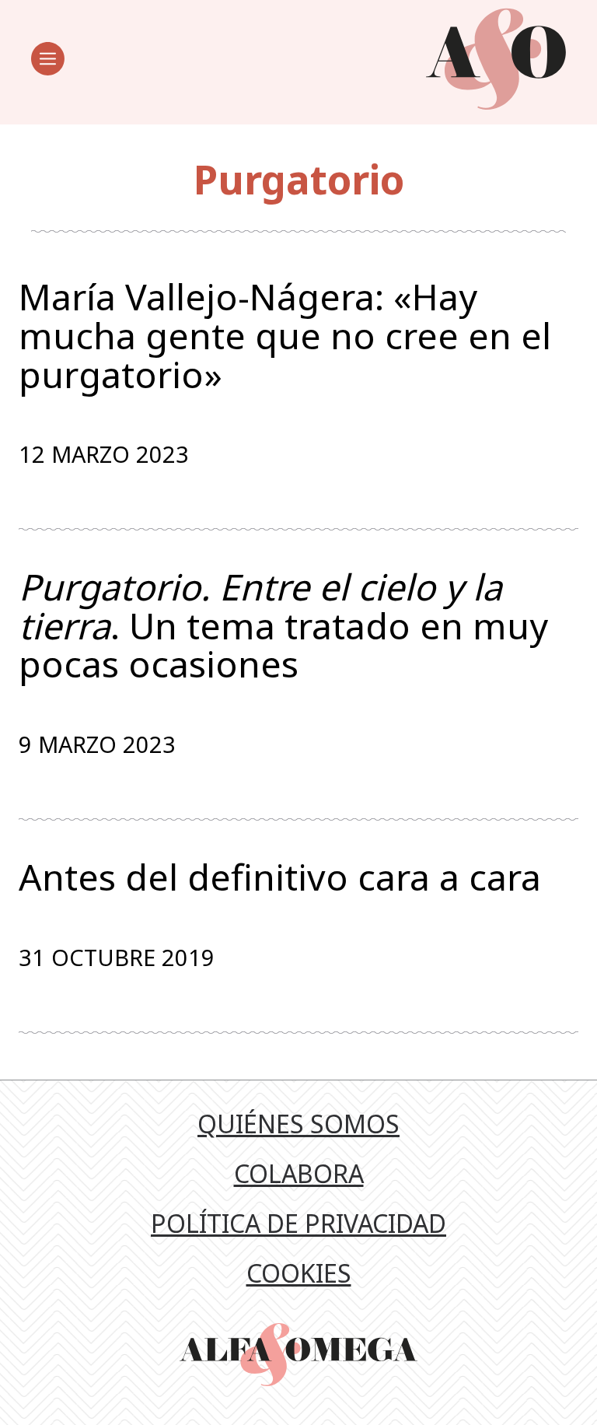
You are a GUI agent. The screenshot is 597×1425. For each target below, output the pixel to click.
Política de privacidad (298, 1223)
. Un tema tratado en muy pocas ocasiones (283, 626)
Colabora (299, 1173)
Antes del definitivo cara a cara (280, 877)
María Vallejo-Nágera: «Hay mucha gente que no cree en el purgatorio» (285, 336)
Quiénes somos (298, 1123)
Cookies (298, 1273)
